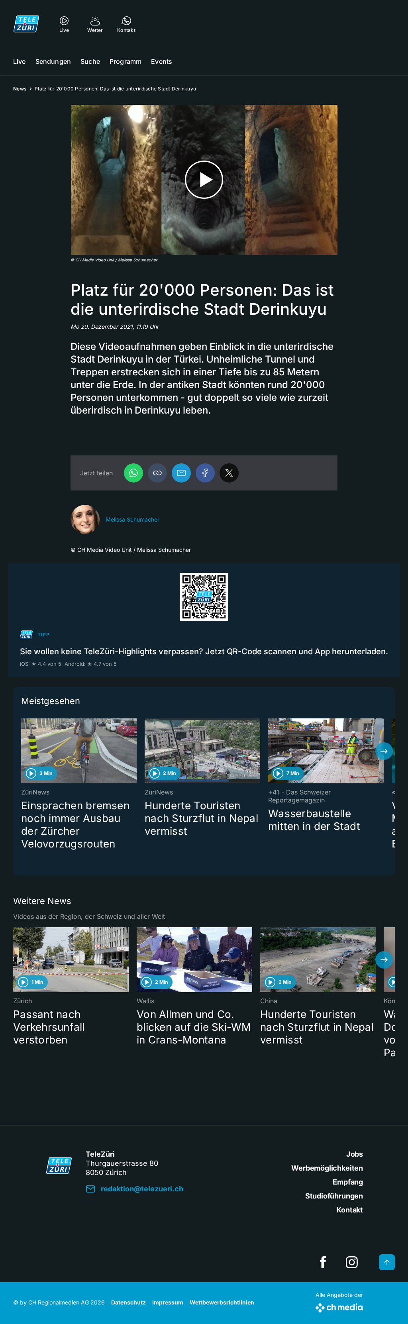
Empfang (348, 1182)
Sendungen (53, 61)
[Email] (181, 473)
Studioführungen (334, 1196)
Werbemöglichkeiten (327, 1168)
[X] (229, 473)
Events (161, 61)
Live (19, 61)
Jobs (354, 1154)
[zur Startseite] (26, 23)
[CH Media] (339, 1306)
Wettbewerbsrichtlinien (222, 1302)
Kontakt (349, 1210)
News (20, 89)
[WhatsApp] (133, 473)
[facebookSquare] (323, 1262)
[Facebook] (205, 473)
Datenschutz (128, 1302)
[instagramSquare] (352, 1262)
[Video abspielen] (204, 180)
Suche (90, 61)
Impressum (167, 1302)
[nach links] (24, 751)
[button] (157, 473)
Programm (125, 61)
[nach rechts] (384, 751)
